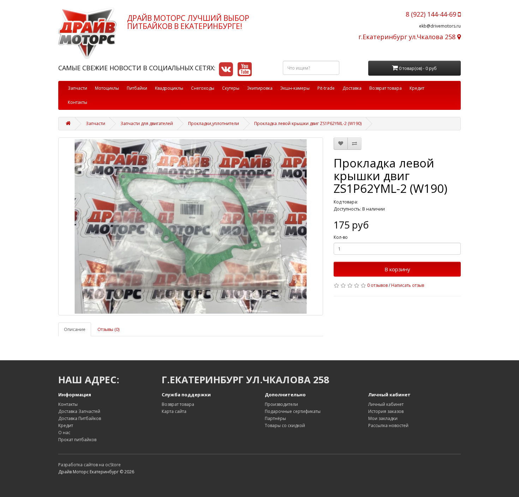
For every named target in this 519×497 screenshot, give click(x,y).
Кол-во (341, 237)
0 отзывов (377, 285)
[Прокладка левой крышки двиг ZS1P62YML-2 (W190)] (190, 226)
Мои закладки (383, 418)
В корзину (397, 269)
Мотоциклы (107, 88)
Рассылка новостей (388, 425)
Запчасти (77, 88)
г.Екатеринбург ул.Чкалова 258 (407, 36)
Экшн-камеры (295, 88)
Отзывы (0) (108, 329)
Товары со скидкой (285, 425)
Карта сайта (174, 411)
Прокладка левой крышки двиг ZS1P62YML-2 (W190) (308, 123)
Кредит (417, 88)
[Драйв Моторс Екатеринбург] (87, 33)
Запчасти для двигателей (146, 123)
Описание (74, 329)
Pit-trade (326, 88)
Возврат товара (385, 88)
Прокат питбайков (77, 440)
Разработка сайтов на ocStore (89, 465)
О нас (64, 433)
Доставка (352, 88)
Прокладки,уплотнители (213, 123)
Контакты (77, 102)
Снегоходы (202, 88)
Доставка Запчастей (79, 411)
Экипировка (260, 88)
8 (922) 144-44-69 (432, 14)
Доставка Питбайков (79, 418)
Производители (281, 404)
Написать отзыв (407, 285)
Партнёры (275, 418)
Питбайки (137, 88)
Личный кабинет (386, 404)
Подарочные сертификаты (293, 411)
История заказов (386, 411)
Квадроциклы (169, 88)
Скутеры (230, 88)
